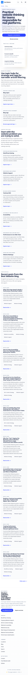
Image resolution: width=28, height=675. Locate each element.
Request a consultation (14, 35)
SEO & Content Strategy (7, 622)
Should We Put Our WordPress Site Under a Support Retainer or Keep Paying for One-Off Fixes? (12, 378)
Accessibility (6, 214)
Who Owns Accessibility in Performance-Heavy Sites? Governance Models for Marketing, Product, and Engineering (13, 318)
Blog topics (6, 92)
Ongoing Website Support (7, 620)
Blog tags (5, 112)
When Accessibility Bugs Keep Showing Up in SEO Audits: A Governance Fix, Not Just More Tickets (13, 409)
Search (2, 649)
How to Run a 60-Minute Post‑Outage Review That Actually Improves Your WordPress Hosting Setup (13, 555)
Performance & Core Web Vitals (12, 234)
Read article (7, 307)
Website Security (5, 627)
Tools (2, 646)
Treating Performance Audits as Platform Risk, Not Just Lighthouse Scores (10, 527)
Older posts (23, 581)
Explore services (19, 610)
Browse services (14, 39)
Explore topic (7, 164)
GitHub (3, 663)
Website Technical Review (7, 632)
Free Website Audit (7, 610)
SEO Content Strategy (9, 392)
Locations (3, 642)
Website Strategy (18, 303)
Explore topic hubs (8, 104)
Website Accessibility (9, 334)
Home (2, 6)
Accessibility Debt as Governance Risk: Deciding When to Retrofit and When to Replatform (12, 470)
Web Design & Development (8, 630)
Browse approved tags (9, 124)
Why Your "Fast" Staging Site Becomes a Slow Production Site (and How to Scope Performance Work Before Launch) (12, 440)
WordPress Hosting (8, 153)
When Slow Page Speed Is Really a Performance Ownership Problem (12, 290)
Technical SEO (7, 193)
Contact (3, 651)
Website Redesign (8, 254)
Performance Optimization (7, 635)
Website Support (8, 173)
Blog (2, 644)
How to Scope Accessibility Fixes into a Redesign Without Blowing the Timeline (11, 351)
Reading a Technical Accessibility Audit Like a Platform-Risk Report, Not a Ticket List (12, 500)
